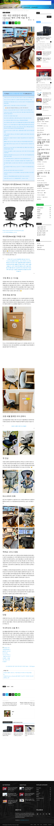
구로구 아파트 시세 (43, 139)
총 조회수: (39, 233)
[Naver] (19, 23)
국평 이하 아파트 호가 (43, 142)
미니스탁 (39, 147)
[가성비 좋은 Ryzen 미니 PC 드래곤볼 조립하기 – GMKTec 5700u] (7, 728)
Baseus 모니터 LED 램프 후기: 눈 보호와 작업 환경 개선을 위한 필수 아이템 (18, 99)
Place (15, 7)
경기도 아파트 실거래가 (43, 135)
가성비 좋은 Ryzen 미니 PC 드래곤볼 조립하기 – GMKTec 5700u (16, 178)
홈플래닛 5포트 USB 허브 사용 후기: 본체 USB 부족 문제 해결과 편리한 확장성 (18, 141)
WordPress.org (41, 249)
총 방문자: (39, 235)
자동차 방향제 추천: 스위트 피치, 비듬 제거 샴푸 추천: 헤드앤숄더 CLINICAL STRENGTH (12, 802)
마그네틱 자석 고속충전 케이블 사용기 (11, 116)
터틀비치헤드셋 (44, 197)
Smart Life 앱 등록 (40, 128)
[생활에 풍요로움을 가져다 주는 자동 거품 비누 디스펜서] (30, 728)
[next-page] (5, 738)
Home (4, 10)
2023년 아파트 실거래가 (43, 118)
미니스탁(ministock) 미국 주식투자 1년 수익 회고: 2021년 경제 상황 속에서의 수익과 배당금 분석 (10, 704)
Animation (26, 7)
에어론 (12, 686)
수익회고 (39, 161)
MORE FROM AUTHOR (17, 722)
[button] (49, 7)
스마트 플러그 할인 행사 (41, 168)
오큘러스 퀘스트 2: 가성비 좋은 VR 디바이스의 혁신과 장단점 (15, 105)
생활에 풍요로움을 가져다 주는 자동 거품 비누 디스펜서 (29, 734)
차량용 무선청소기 (40, 192)
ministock (39, 125)
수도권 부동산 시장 (43, 153)
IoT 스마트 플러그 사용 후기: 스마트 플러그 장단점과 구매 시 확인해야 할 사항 (18, 160)
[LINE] (16, 23)
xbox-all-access (40, 130)
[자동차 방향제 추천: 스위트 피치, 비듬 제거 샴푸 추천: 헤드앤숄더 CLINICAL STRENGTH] (39, 100)
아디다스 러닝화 (47, 170)
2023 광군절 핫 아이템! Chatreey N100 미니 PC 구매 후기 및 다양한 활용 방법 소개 (13, 795)
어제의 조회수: (40, 229)
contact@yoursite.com (24, 820)
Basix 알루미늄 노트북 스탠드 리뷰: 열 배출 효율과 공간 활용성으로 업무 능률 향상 (19, 122)
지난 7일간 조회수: (41, 231)
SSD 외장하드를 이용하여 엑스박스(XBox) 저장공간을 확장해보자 (16, 120)
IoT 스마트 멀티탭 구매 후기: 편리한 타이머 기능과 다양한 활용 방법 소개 (17, 158)
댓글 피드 (39, 247)
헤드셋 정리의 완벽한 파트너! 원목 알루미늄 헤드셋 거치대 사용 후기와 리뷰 (17, 118)
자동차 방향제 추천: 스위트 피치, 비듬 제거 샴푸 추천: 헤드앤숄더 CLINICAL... (47, 100)
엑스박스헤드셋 (43, 176)
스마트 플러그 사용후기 (41, 166)
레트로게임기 (40, 145)
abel (5, 19)
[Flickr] (43, 814)
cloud (43, 121)
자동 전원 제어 (39, 188)
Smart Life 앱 (45, 125)
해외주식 (39, 199)
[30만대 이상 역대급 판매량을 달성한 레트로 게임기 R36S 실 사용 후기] (18, 728)
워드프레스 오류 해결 (40, 180)
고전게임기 (39, 137)
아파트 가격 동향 (43, 173)
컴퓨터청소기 (39, 197)
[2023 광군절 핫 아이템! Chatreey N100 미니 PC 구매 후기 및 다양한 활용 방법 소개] (39, 94)
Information (8, 12)
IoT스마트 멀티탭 (43, 123)
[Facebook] (4, 23)
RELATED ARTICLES (7, 722)
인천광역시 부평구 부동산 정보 (43, 185)
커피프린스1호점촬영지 (41, 194)
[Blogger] (37, 814)
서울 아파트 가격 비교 (43, 150)
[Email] (10, 23)
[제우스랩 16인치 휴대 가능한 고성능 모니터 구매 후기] (39, 108)
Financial (34, 7)
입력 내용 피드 (40, 245)
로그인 (38, 243)
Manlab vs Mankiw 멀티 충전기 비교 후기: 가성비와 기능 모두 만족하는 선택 (18, 110)
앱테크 (38, 176)
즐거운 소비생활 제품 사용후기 (16, 93)
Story (20, 7)
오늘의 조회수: (40, 227)
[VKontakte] (49, 814)
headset (47, 121)
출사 (45, 192)
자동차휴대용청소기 (46, 188)
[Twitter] (7, 23)
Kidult (5, 7)
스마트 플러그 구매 (40, 164)
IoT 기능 (38, 123)
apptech (39, 121)
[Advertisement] (35, 3)
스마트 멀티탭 (44, 161)
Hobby (11, 7)
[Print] (13, 23)
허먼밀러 (8, 686)
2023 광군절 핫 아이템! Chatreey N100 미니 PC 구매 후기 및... (47, 94)
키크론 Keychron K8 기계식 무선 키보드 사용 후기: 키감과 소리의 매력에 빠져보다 (19, 97)
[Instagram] (46, 814)
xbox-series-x (40, 132)
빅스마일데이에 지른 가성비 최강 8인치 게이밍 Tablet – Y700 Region (20, 666)
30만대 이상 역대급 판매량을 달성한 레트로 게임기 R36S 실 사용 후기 (16, 176)
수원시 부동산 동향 (43, 156)
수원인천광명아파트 (43, 159)
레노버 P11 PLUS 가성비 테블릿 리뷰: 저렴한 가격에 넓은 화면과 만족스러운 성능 (19, 124)
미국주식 (46, 145)
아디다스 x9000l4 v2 (40, 170)
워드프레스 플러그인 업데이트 (42, 182)
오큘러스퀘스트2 (40, 178)
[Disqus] (19, 760)
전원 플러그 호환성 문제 (41, 190)
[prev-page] (3, 738)
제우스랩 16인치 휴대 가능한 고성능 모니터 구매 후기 (13, 170)
